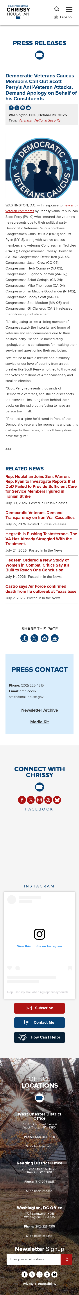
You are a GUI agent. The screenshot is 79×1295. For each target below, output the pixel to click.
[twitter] (31, 800)
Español (66, 17)
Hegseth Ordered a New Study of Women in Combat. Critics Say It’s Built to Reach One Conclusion (37, 565)
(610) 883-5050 (44, 1137)
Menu (69, 9)
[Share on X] (16, 109)
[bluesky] (57, 800)
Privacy (28, 1284)
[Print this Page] (22, 109)
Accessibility (47, 1284)
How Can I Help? (45, 1037)
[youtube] (48, 800)
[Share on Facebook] (11, 109)
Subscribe (44, 1008)
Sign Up (66, 1259)
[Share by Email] (28, 109)
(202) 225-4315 (45, 1226)
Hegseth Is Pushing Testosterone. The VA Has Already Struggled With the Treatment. (41, 539)
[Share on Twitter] (34, 638)
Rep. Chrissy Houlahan (23, 992)
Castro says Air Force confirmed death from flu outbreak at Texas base (41, 588)
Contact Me (44, 1023)
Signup (39, 1249)
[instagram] (39, 800)
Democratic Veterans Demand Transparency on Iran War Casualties (40, 515)
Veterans (25, 120)
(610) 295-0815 (45, 1181)
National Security (47, 120)
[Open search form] (56, 9)
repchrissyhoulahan (58, 992)
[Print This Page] (55, 638)
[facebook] (22, 800)
